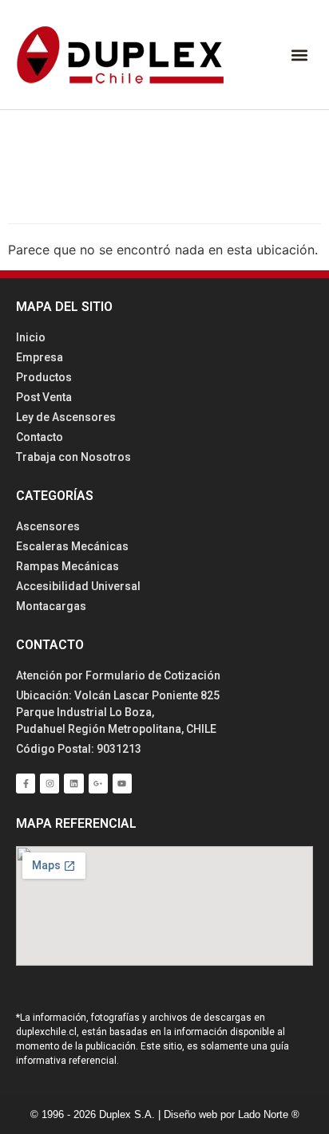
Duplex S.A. (128, 1114)
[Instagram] (49, 783)
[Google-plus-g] (98, 783)
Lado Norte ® (268, 1114)
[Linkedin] (73, 783)
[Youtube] (122, 783)
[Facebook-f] (25, 783)
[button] (300, 54)
